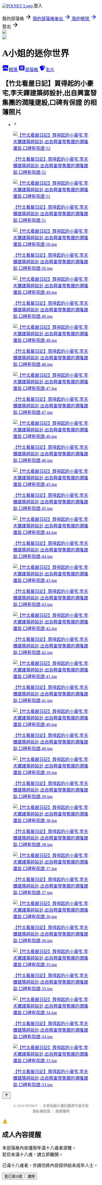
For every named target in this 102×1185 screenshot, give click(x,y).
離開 (31, 1176)
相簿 (13, 69)
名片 (50, 69)
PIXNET (31, 1106)
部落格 (32, 69)
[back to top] (6, 1095)
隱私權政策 (41, 1111)
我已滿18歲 (13, 1176)
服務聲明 (62, 1111)
